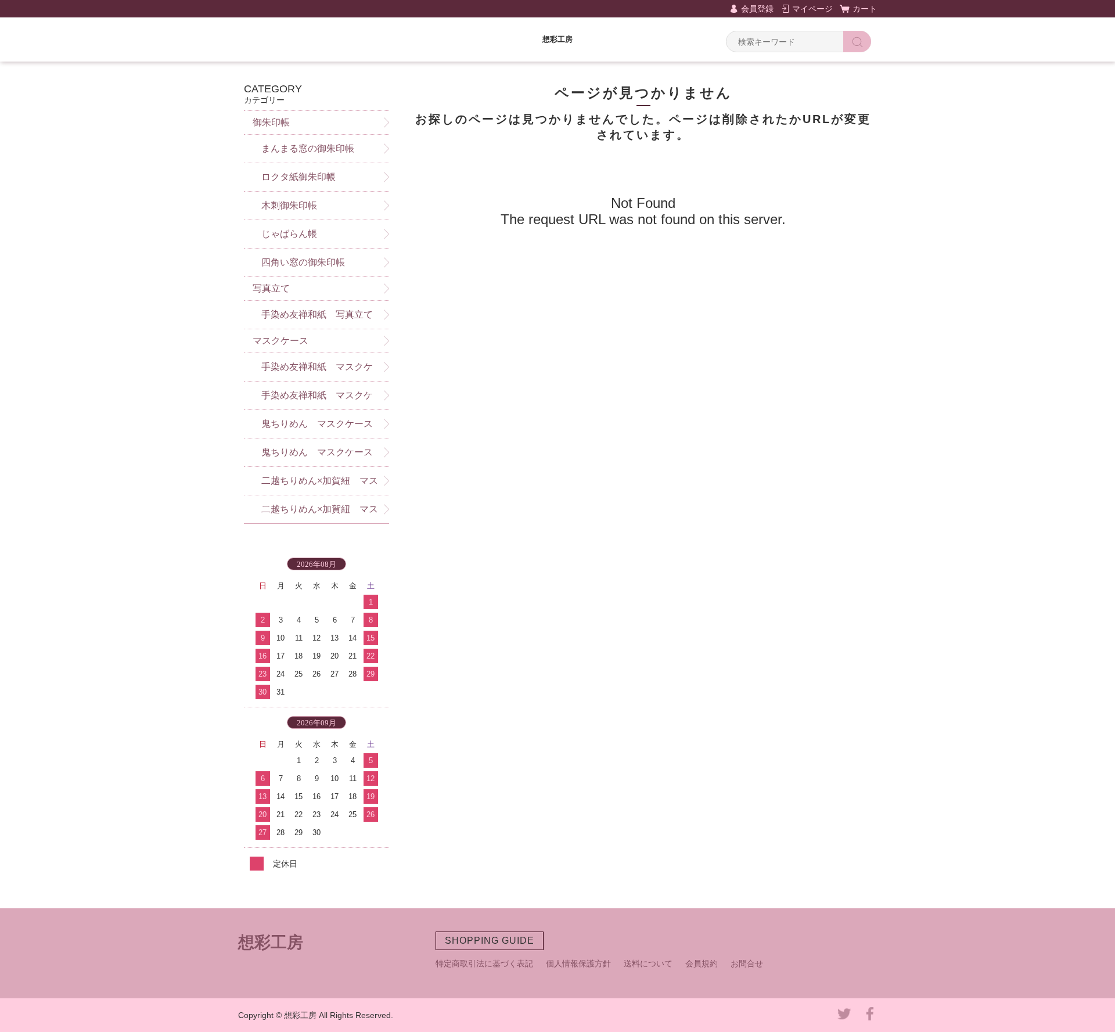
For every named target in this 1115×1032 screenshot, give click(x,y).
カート (865, 8)
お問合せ (747, 963)
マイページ (812, 8)
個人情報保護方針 (578, 963)
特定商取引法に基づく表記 (484, 963)
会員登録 (757, 8)
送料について (648, 963)
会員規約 (701, 963)
